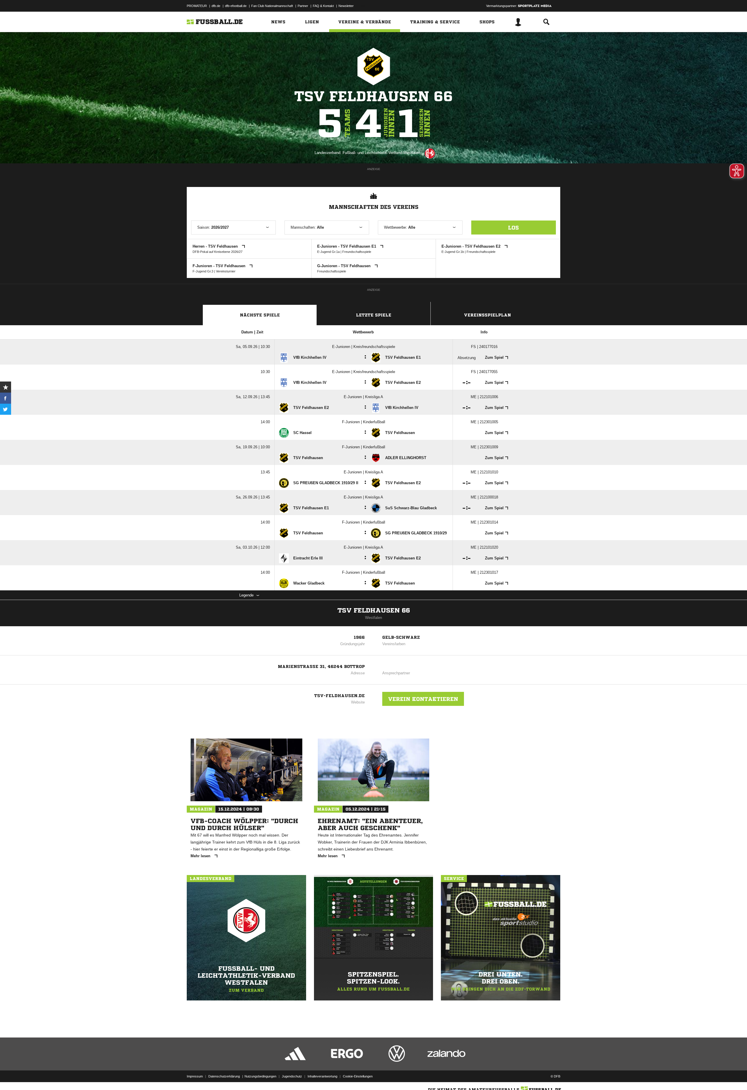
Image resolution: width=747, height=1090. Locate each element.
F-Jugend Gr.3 (203, 271)
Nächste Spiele (260, 315)
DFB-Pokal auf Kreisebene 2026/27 (217, 251)
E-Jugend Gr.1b (452, 251)
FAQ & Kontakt (323, 6)
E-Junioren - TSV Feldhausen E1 (347, 246)
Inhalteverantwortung (322, 1076)
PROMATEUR (197, 6)
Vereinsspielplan (487, 315)
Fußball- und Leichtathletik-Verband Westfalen (381, 153)
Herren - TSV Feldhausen (216, 246)
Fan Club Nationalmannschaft (272, 6)
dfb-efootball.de (236, 6)
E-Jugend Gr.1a (328, 251)
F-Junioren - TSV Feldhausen (220, 266)
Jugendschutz (292, 1076)
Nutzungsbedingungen (260, 1076)
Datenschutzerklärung (224, 1076)
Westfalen (373, 617)
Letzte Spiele (373, 315)
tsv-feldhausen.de (339, 696)
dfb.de (216, 6)
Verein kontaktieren (423, 698)
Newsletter (346, 6)
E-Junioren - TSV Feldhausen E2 (471, 246)
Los (513, 227)
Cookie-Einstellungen (358, 1076)
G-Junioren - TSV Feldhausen (344, 266)
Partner (303, 6)
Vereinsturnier (225, 271)
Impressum (195, 1076)
